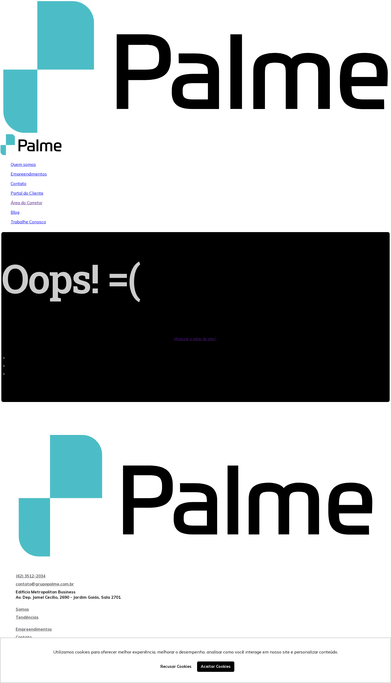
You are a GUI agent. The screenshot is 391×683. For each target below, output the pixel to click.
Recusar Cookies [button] (176, 666)
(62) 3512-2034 (30, 576)
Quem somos (23, 164)
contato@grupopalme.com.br (45, 583)
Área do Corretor (26, 202)
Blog (15, 212)
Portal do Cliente (27, 193)
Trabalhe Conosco (28, 221)
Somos (22, 609)
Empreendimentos (29, 174)
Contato (18, 183)
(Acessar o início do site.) (195, 338)
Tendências (27, 617)
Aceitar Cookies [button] (216, 666)
